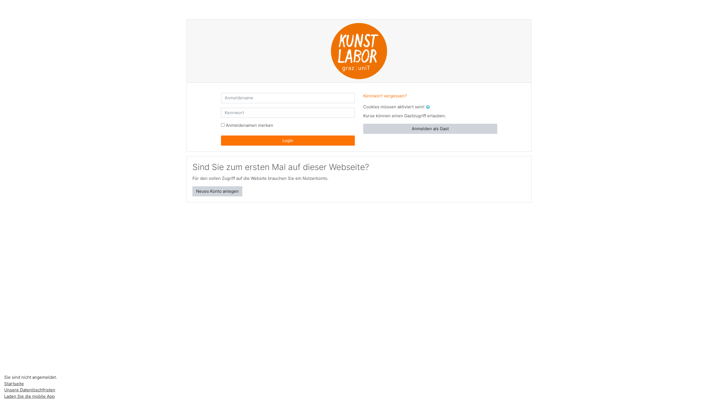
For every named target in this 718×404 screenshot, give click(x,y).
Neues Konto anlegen (217, 191)
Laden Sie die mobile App (29, 396)
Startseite (14, 383)
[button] (429, 107)
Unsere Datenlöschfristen (29, 389)
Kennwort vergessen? (385, 95)
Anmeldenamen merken (249, 125)
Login (287, 140)
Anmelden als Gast (430, 128)
